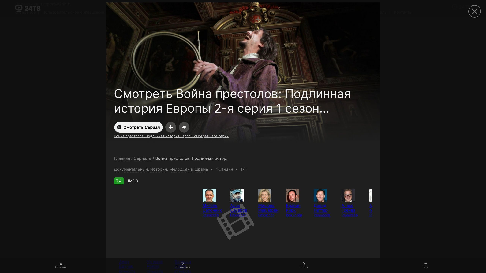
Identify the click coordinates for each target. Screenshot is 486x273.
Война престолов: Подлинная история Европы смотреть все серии (171, 136)
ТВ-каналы (182, 267)
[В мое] (170, 127)
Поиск (304, 267)
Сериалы (143, 158)
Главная (60, 267)
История (158, 169)
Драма (201, 169)
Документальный (131, 169)
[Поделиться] (184, 127)
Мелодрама (181, 169)
